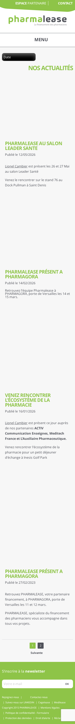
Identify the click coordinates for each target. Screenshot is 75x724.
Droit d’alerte (43, 718)
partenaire (30, 3)
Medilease (60, 702)
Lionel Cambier (16, 166)
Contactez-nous (39, 697)
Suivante (37, 653)
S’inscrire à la (23, 671)
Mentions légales (50, 707)
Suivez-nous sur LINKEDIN (19, 702)
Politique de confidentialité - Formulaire (27, 713)
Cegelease (44, 702)
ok (67, 684)
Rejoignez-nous (10, 697)
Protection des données (18, 718)
